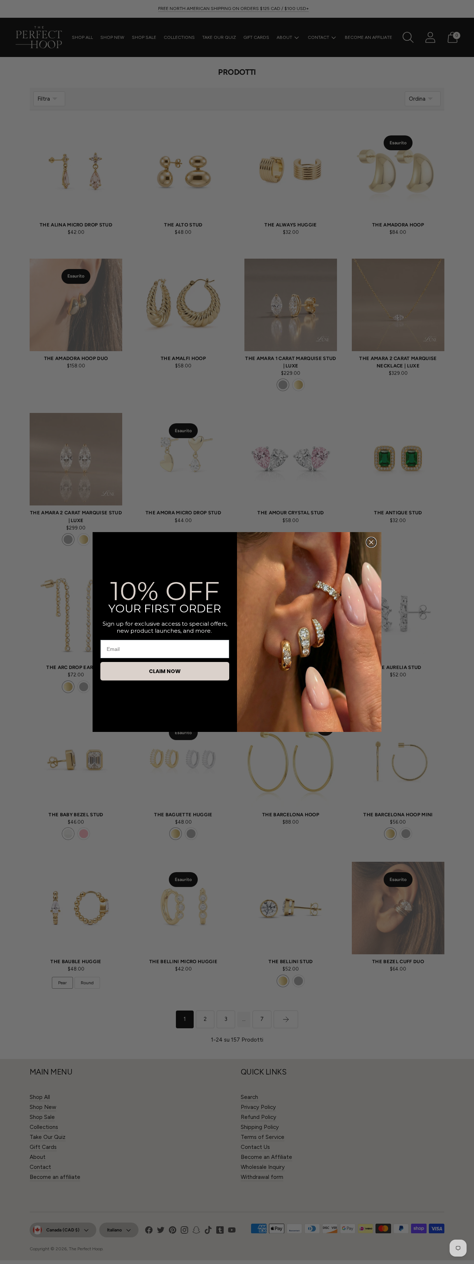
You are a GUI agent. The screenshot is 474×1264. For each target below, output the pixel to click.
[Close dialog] (371, 542)
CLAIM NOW (165, 671)
